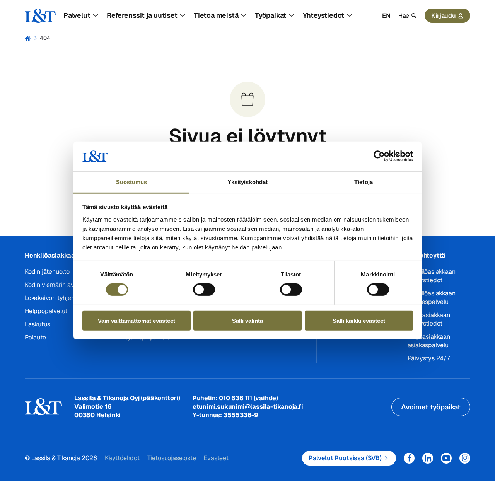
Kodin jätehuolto (47, 272)
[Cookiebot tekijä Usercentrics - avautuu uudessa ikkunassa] (379, 156)
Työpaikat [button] (270, 15)
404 (45, 37)
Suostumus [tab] (131, 182)
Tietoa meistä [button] (216, 15)
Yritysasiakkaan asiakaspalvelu (429, 341)
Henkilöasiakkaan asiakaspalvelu (432, 297)
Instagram (464, 458)
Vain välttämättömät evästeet (136, 320)
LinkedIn (427, 458)
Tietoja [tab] (363, 182)
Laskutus (37, 324)
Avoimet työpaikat (431, 407)
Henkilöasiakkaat (51, 255)
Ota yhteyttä (427, 255)
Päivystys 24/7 (429, 358)
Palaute (35, 337)
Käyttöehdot (122, 458)
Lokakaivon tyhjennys (54, 298)
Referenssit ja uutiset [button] (142, 15)
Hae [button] (403, 16)
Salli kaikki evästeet (359, 320)
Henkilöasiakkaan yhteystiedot (432, 276)
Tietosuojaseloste (171, 458)
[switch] (204, 289)
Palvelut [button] (76, 15)
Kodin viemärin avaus (54, 285)
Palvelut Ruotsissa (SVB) (345, 458)
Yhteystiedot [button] (324, 15)
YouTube (446, 458)
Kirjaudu (443, 16)
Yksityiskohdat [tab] (247, 182)
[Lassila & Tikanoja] (40, 16)
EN (386, 16)
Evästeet (215, 458)
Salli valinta (247, 320)
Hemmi (28, 38)
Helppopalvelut (46, 311)
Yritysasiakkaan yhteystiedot (429, 319)
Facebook (409, 458)
